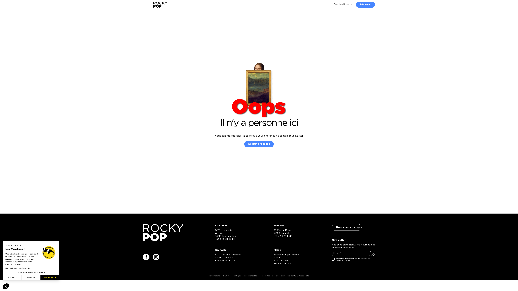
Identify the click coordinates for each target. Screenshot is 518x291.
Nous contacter (345, 227)
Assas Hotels (304, 276)
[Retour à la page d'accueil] (163, 240)
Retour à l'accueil (259, 144)
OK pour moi (50, 277)
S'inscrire (372, 253)
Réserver (365, 4)
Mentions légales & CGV (218, 276)
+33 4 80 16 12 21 (283, 264)
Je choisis (31, 277)
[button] (5, 286)
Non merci (12, 277)
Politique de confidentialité (245, 276)
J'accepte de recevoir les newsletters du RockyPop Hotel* (353, 259)
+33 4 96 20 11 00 (283, 236)
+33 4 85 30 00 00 (225, 239)
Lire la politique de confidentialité (17, 268)
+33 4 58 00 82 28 (225, 261)
